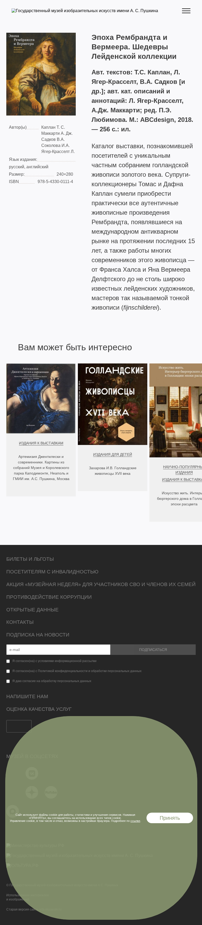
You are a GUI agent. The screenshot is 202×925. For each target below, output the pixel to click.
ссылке (135, 820)
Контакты (20, 622)
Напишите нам (27, 696)
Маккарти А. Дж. (57, 133)
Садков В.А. (53, 139)
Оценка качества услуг (39, 709)
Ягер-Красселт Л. (58, 151)
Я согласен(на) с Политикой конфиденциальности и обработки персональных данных (77, 671)
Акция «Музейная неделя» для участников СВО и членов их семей (101, 584)
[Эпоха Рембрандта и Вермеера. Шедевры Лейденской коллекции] (41, 74)
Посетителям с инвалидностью (52, 571)
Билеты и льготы (30, 559)
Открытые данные (32, 609)
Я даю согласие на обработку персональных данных (51, 681)
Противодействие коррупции (49, 597)
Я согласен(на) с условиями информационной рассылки (54, 661)
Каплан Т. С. (53, 127)
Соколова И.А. (55, 145)
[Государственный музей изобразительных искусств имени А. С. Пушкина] (85, 10)
